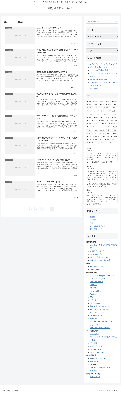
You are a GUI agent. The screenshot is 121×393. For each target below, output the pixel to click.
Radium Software (96, 282)
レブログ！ (94, 334)
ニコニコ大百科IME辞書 (99, 70)
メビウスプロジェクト (98, 226)
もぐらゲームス (96, 346)
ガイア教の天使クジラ (98, 67)
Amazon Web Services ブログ (101, 322)
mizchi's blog (95, 303)
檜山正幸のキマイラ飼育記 (100, 328)
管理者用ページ (96, 229)
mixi (91, 223)
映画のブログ (95, 377)
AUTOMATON (95, 349)
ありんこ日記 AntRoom (99, 257)
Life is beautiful (95, 269)
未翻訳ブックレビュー (98, 251)
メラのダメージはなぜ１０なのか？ (103, 64)
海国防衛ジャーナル (97, 358)
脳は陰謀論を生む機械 (98, 79)
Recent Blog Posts (97, 352)
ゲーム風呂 (94, 343)
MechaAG (94, 319)
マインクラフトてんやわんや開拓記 (103, 337)
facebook (93, 220)
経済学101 (94, 361)
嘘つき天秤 (94, 89)
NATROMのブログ (97, 254)
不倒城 (92, 340)
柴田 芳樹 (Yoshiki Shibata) (100, 306)
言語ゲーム (94, 297)
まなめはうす (95, 325)
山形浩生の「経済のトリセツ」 (102, 368)
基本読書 (93, 371)
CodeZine (93, 285)
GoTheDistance (96, 315)
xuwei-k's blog (95, 291)
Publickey (93, 294)
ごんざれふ (94, 300)
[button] (116, 21)
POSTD (93, 288)
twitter (92, 217)
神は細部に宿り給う (97, 266)
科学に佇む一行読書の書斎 (100, 260)
